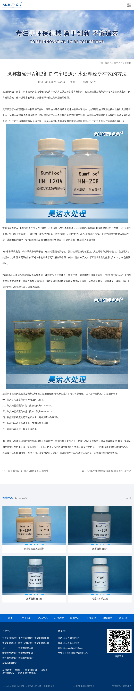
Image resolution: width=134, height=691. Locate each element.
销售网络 (107, 618)
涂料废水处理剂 (9, 658)
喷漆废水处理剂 (9, 653)
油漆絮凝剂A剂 (25, 648)
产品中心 (43, 618)
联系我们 (123, 618)
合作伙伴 (91, 618)
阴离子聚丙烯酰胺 (27, 673)
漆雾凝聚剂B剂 (41, 638)
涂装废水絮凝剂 (25, 658)
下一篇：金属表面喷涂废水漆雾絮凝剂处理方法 (104, 471)
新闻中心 (115, 63)
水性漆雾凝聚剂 (25, 638)
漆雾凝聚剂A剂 (41, 643)
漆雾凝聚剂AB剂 (9, 645)
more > (128, 498)
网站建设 (127, 686)
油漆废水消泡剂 (9, 638)
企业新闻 (127, 63)
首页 (107, 63)
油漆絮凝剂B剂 (25, 653)
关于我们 (27, 618)
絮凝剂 (18, 670)
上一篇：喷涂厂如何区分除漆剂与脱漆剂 (26, 471)
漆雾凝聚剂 (31, 670)
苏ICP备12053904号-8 (83, 686)
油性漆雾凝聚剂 (9, 662)
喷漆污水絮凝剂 (25, 643)
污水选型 (59, 618)
